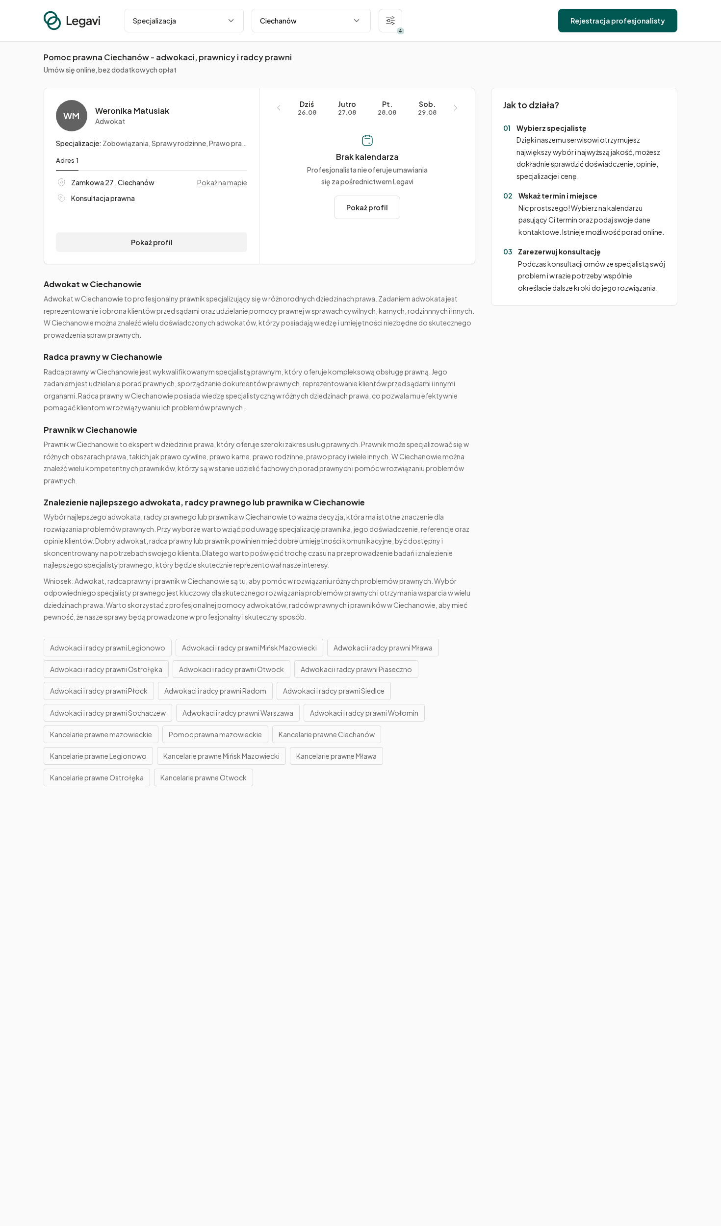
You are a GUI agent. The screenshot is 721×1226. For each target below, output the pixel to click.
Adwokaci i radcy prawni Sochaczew (108, 712)
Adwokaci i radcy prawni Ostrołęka (106, 669)
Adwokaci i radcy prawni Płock (99, 690)
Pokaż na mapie (222, 182)
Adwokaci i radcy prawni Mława (383, 647)
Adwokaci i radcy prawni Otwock (231, 669)
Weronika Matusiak (132, 110)
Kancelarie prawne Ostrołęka (97, 777)
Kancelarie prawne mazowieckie (101, 734)
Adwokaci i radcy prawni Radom (215, 690)
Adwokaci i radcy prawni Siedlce (334, 690)
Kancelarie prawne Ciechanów (327, 734)
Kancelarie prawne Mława (336, 755)
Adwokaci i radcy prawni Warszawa (237, 712)
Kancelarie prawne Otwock (203, 777)
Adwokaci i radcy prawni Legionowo (107, 647)
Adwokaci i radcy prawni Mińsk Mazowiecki (249, 647)
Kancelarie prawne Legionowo (98, 755)
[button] (390, 20)
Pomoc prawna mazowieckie (215, 734)
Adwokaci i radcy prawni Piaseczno (356, 669)
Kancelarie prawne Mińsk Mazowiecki (221, 755)
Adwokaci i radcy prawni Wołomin (364, 712)
